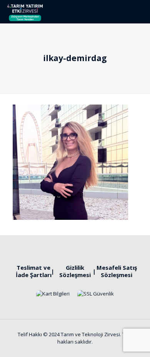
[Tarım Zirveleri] (25, 11)
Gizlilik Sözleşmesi (75, 271)
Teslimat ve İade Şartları (34, 271)
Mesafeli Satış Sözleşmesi (117, 271)
